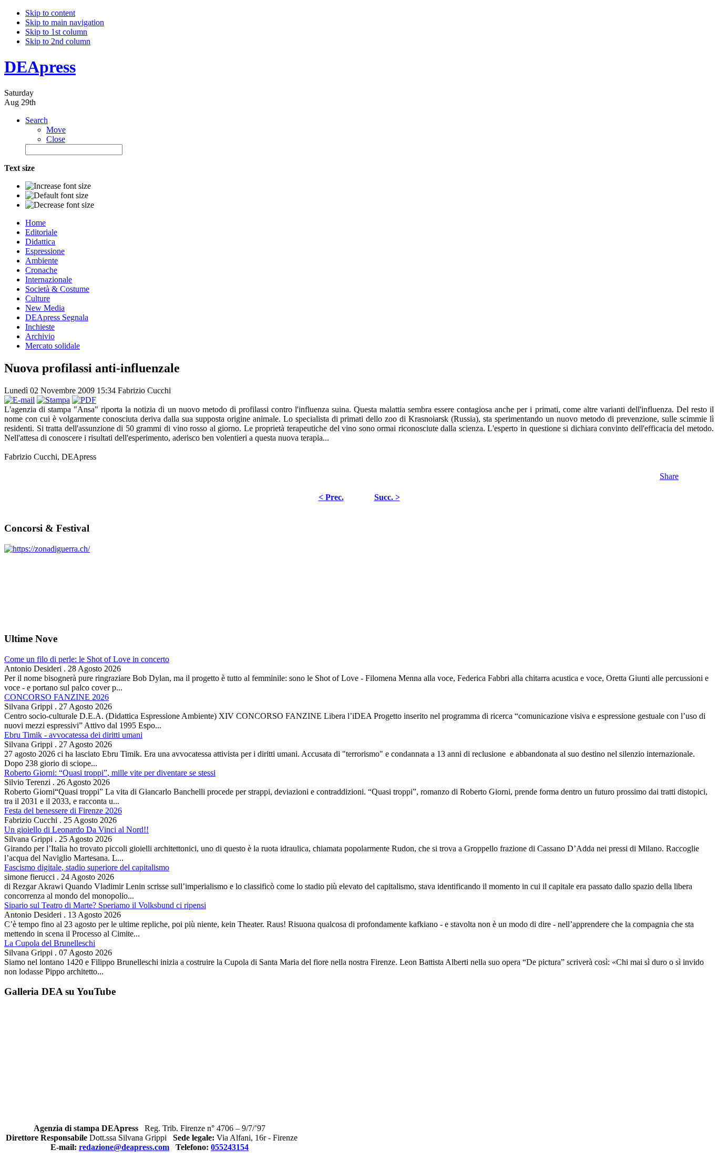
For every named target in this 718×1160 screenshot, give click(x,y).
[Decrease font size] (59, 205)
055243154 (230, 1147)
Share (669, 476)
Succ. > (387, 497)
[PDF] (84, 399)
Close (55, 139)
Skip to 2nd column (57, 41)
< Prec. (331, 497)
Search (36, 120)
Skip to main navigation (64, 22)
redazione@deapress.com (124, 1147)
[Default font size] (56, 195)
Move (56, 129)
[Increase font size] (58, 186)
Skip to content (50, 12)
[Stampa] (53, 399)
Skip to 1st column (56, 31)
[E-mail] (19, 399)
